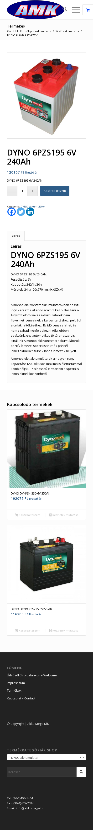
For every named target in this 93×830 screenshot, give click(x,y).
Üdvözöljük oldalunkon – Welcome (32, 675)
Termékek (16, 26)
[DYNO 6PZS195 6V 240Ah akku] (46, 95)
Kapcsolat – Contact (21, 698)
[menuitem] (62, 9)
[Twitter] (21, 212)
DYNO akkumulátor (33, 206)
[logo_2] (38, 9)
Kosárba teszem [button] (29, 515)
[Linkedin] (30, 212)
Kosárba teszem (55, 191)
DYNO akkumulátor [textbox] (45, 757)
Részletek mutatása (65, 515)
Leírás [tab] (16, 235)
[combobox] (46, 757)
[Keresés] (62, 9)
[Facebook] (11, 212)
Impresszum (16, 683)
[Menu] (73, 9)
